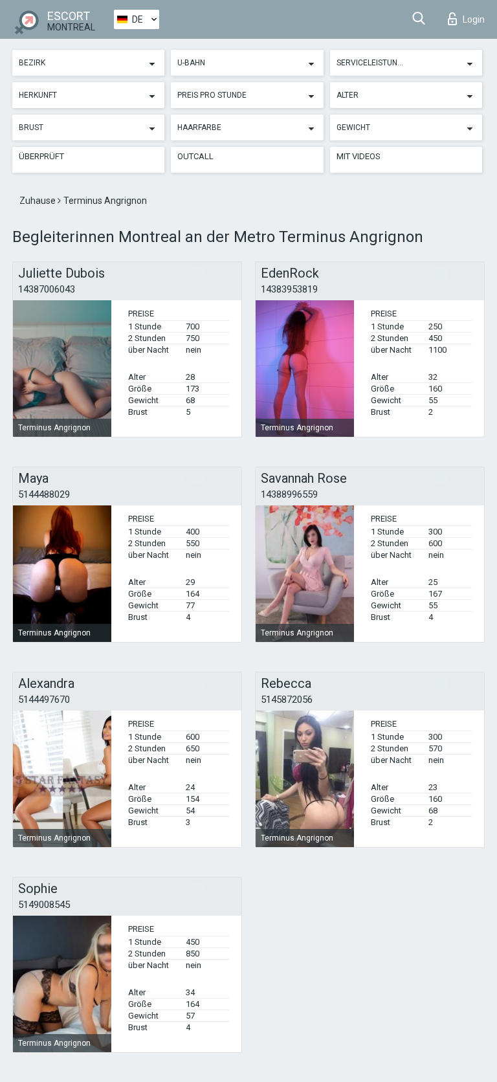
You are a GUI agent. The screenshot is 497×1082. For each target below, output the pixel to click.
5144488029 (44, 494)
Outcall (195, 156)
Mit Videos (359, 156)
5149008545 (44, 905)
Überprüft (41, 156)
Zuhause (38, 200)
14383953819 (289, 289)
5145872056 (287, 699)
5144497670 (44, 699)
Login (474, 19)
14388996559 (289, 494)
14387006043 (46, 289)
